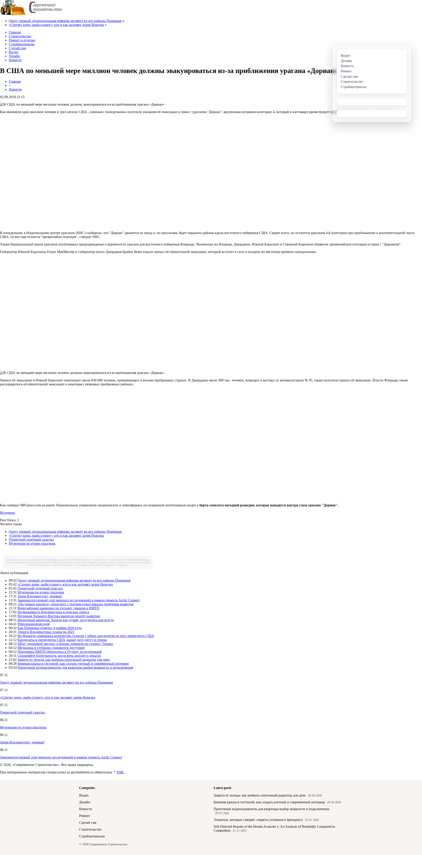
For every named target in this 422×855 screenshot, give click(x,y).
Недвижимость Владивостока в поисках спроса (53, 612)
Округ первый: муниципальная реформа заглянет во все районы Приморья (65, 21)
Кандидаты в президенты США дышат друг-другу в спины (62, 640)
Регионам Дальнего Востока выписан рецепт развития (59, 616)
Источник (7, 512)
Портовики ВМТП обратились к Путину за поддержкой (60, 652)
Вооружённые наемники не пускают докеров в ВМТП (58, 608)
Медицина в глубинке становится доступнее (51, 648)
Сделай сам (87, 822)
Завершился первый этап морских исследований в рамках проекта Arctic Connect (79, 600)
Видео (84, 795)
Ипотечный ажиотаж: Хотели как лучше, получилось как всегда (66, 620)
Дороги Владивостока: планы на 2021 (46, 632)
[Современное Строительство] (31, 14)
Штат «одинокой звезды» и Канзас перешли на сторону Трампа (65, 644)
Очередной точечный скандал (31, 539)
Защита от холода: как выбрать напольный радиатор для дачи (39, 559)
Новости (15, 89)
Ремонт (84, 816)
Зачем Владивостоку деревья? (40, 596)
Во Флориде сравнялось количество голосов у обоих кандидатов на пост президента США (86, 636)
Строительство (90, 829)
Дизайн (84, 802)
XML (120, 772)
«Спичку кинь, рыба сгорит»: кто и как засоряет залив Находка (56, 25)
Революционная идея (33, 624)
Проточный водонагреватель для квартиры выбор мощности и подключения (46, 562)
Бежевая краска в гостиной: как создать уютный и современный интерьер (111, 559)
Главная (15, 81)
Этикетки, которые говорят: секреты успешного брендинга (118, 562)
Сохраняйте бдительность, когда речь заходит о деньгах (59, 655)
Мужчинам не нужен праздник (32, 543)
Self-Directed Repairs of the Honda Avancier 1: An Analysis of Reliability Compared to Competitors (78, 565)
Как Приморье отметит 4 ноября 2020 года (50, 628)
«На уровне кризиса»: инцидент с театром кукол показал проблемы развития (75, 604)
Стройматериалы (92, 836)
